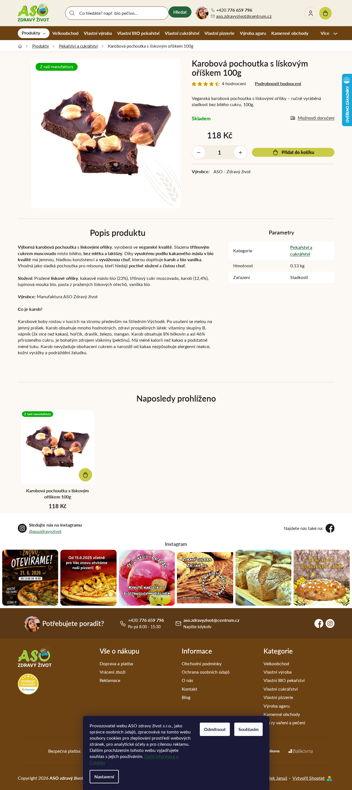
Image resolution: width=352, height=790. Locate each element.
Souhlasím (248, 729)
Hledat (180, 12)
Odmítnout (215, 729)
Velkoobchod (276, 663)
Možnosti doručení (316, 118)
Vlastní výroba (278, 672)
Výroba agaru (277, 706)
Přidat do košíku (298, 152)
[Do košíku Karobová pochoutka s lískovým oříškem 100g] (85, 474)
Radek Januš (275, 778)
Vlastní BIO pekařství (284, 680)
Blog (186, 697)
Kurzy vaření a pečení (284, 722)
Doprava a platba (116, 663)
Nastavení (104, 776)
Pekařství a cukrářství (301, 250)
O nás (187, 680)
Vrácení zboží (112, 672)
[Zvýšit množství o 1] (240, 152)
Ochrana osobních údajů (206, 672)
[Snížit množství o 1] (199, 152)
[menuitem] (34, 33)
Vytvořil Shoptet (308, 778)
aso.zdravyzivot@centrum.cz (244, 16)
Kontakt (189, 689)
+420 (234, 10)
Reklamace (110, 680)
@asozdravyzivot (45, 531)
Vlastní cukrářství (281, 689)
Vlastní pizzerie (278, 697)
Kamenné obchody (282, 714)
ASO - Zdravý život (232, 171)
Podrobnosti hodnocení (278, 83)
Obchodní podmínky (201, 663)
